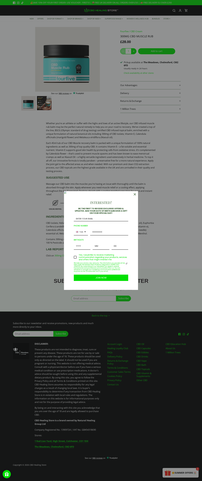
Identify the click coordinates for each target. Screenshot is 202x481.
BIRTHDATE (79, 239)
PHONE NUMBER (81, 225)
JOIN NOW (101, 277)
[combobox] (81, 232)
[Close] (135, 194)
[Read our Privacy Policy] (126, 263)
